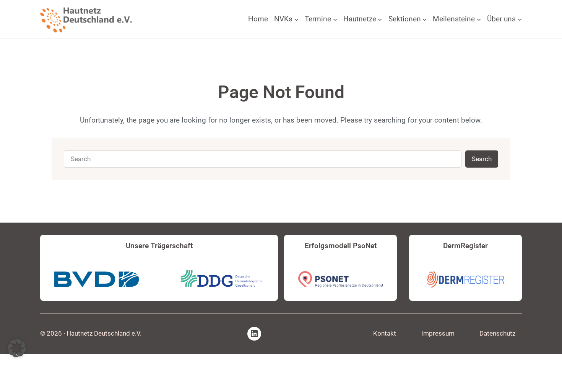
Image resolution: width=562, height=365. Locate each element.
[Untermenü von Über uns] (520, 19)
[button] (17, 348)
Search (482, 159)
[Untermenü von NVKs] (296, 19)
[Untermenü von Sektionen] (424, 19)
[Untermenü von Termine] (335, 19)
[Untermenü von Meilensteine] (479, 19)
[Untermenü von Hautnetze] (380, 19)
